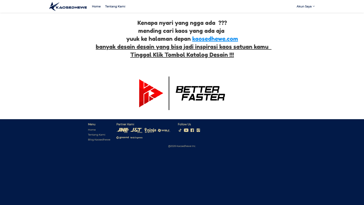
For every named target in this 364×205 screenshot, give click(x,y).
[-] (180, 130)
